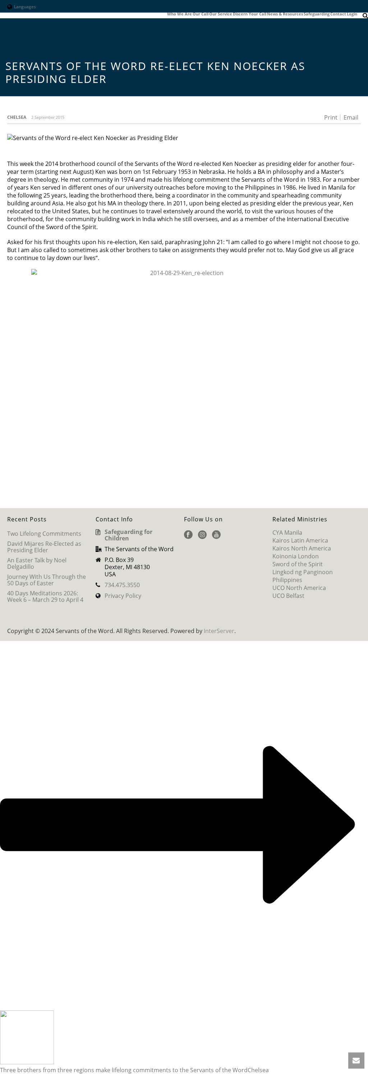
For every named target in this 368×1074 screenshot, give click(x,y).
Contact (338, 14)
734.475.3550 (122, 585)
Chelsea (16, 117)
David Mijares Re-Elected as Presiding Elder (44, 546)
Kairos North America (301, 548)
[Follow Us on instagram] (202, 535)
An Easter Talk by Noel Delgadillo (36, 563)
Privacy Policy (123, 595)
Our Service (220, 14)
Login (352, 14)
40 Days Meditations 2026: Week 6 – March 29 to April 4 (45, 596)
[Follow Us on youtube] (216, 535)
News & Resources (285, 14)
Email (351, 117)
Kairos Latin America (300, 540)
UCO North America (299, 588)
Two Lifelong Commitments (44, 533)
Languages (25, 7)
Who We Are (179, 14)
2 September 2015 (47, 117)
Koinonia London (295, 556)
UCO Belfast (288, 596)
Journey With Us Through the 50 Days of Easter (46, 579)
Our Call (200, 14)
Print (330, 117)
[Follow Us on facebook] (188, 535)
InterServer (219, 631)
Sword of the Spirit (297, 564)
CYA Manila (287, 532)
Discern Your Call (249, 14)
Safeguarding (317, 14)
